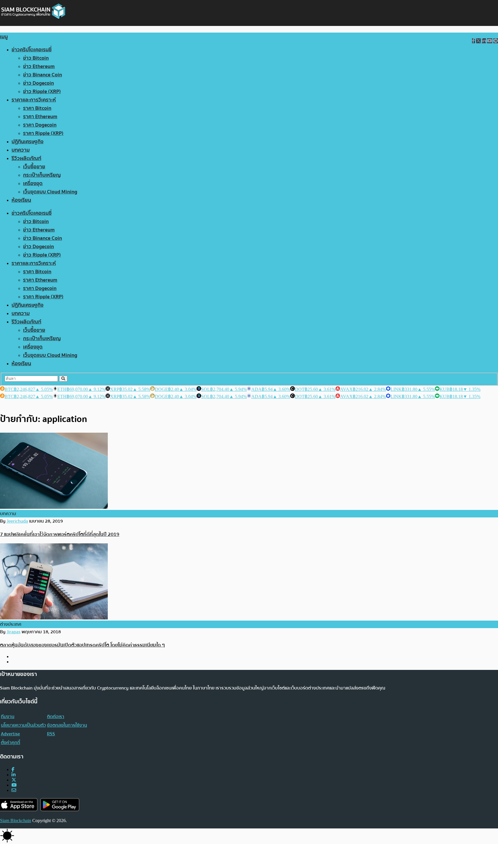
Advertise (10, 734)
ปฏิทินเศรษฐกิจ (28, 141)
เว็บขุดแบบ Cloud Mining (50, 192)
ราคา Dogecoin (39, 125)
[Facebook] (13, 769)
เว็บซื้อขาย (34, 167)
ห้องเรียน (21, 200)
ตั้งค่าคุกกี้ (10, 742)
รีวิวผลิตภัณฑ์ (26, 158)
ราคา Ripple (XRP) (43, 133)
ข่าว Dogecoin (38, 83)
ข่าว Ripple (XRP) (42, 91)
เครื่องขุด (33, 183)
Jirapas (13, 632)
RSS (51, 734)
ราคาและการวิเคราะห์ (34, 100)
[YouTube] (14, 785)
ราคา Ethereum (40, 116)
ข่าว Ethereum (39, 66)
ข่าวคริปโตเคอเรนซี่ (32, 50)
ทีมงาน (7, 716)
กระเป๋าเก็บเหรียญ (42, 175)
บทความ (21, 150)
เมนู (4, 37)
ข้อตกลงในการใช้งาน (67, 725)
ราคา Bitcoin (37, 108)
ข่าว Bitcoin (36, 58)
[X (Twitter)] (14, 779)
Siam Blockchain (15, 820)
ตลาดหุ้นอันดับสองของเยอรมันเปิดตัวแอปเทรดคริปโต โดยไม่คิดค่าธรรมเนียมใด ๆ (82, 645)
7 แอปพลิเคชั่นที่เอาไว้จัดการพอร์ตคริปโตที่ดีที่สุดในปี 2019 (59, 534)
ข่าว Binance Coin (42, 75)
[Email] (14, 790)
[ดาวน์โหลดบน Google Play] (59, 804)
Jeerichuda (17, 521)
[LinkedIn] (14, 774)
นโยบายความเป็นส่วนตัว (23, 725)
